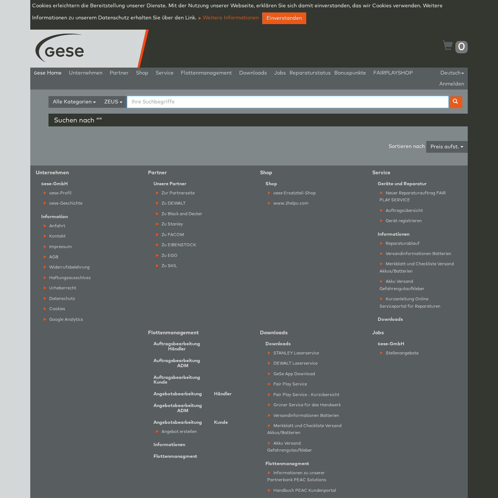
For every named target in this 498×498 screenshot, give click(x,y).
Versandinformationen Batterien (418, 254)
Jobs (280, 73)
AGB (53, 257)
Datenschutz (61, 299)
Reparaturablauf (402, 244)
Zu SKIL (168, 266)
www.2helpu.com (290, 203)
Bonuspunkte (350, 73)
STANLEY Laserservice (295, 353)
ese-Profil (60, 193)
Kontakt (57, 236)
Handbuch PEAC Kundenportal (304, 491)
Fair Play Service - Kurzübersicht (305, 395)
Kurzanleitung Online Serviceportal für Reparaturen (410, 302)
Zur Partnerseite (177, 193)
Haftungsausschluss (69, 278)
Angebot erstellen (178, 432)
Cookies (56, 309)
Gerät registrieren (403, 221)
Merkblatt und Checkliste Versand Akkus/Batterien (417, 267)
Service (165, 73)
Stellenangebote (402, 353)
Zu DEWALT (173, 203)
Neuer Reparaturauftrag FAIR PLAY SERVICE (413, 196)
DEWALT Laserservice (295, 363)
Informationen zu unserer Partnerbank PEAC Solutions (296, 476)
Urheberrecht (62, 288)
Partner (119, 73)
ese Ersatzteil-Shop (294, 193)
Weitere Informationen (230, 17)
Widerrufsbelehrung (69, 267)
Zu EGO (169, 256)
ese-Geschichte (65, 203)
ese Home (48, 73)
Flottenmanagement (206, 73)
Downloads (253, 73)
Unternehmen (85, 73)
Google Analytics (65, 320)
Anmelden (451, 84)
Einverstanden (284, 18)
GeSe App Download (293, 374)
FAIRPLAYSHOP (393, 73)
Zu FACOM (172, 235)
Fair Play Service (289, 384)
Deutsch (450, 73)
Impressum (60, 247)
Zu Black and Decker (181, 214)
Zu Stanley (171, 224)
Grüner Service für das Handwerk (306, 405)
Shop (142, 73)
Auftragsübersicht (404, 211)
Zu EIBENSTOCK (178, 245)
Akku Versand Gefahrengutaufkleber (402, 285)
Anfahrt (56, 226)
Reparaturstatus (310, 73)
